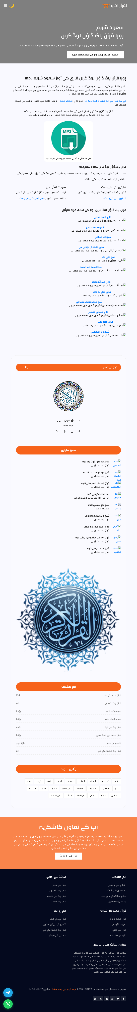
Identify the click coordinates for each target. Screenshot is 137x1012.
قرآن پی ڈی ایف (58, 919)
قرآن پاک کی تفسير (56, 896)
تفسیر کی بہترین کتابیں (54, 924)
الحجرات (32, 788)
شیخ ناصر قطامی (103, 237)
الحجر (49, 781)
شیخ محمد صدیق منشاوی (89, 302)
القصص (106, 788)
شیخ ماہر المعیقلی (100, 332)
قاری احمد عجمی (102, 217)
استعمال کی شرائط (116, 890)
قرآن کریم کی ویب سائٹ (64, 989)
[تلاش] (26, 367)
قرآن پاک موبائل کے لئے (54, 930)
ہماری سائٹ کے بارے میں (113, 896)
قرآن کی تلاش (59, 885)
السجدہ (80, 788)
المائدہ (82, 781)
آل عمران (105, 781)
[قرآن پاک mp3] (79, 431)
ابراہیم (59, 781)
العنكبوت (93, 788)
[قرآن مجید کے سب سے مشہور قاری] (57, 431)
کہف (39, 781)
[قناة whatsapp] (8, 1004)
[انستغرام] (112, 998)
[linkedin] (106, 998)
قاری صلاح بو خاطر (102, 292)
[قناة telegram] (8, 992)
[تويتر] (117, 998)
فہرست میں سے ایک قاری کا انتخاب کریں (105, 101)
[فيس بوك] (123, 998)
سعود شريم (65, 101)
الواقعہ (80, 795)
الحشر (69, 795)
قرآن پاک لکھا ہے (57, 890)
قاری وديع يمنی (105, 322)
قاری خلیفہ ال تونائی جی (91, 247)
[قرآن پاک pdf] (72, 431)
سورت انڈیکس (119, 924)
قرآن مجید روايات (117, 919)
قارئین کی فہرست (115, 198)
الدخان (54, 788)
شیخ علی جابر (108, 257)
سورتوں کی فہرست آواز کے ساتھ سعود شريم (95, 55)
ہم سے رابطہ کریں (117, 901)
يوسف (70, 781)
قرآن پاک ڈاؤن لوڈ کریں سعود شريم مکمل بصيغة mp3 (68, 158)
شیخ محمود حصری (95, 227)
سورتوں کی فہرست (32, 198)
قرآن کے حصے (119, 930)
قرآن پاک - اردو (69, 856)
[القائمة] (6, 5)
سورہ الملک (56, 795)
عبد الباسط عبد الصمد (91, 267)
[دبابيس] (100, 998)
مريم (29, 781)
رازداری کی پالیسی (117, 885)
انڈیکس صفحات (118, 935)
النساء (93, 781)
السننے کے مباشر (57, 935)
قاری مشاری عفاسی (98, 312)
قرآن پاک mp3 (59, 901)
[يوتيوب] (95, 998)
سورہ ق (114, 795)
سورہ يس (66, 788)
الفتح (43, 788)
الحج (116, 788)
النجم (103, 795)
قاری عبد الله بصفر (101, 282)
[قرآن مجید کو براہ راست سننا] (64, 431)
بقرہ (116, 781)
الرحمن (93, 795)
